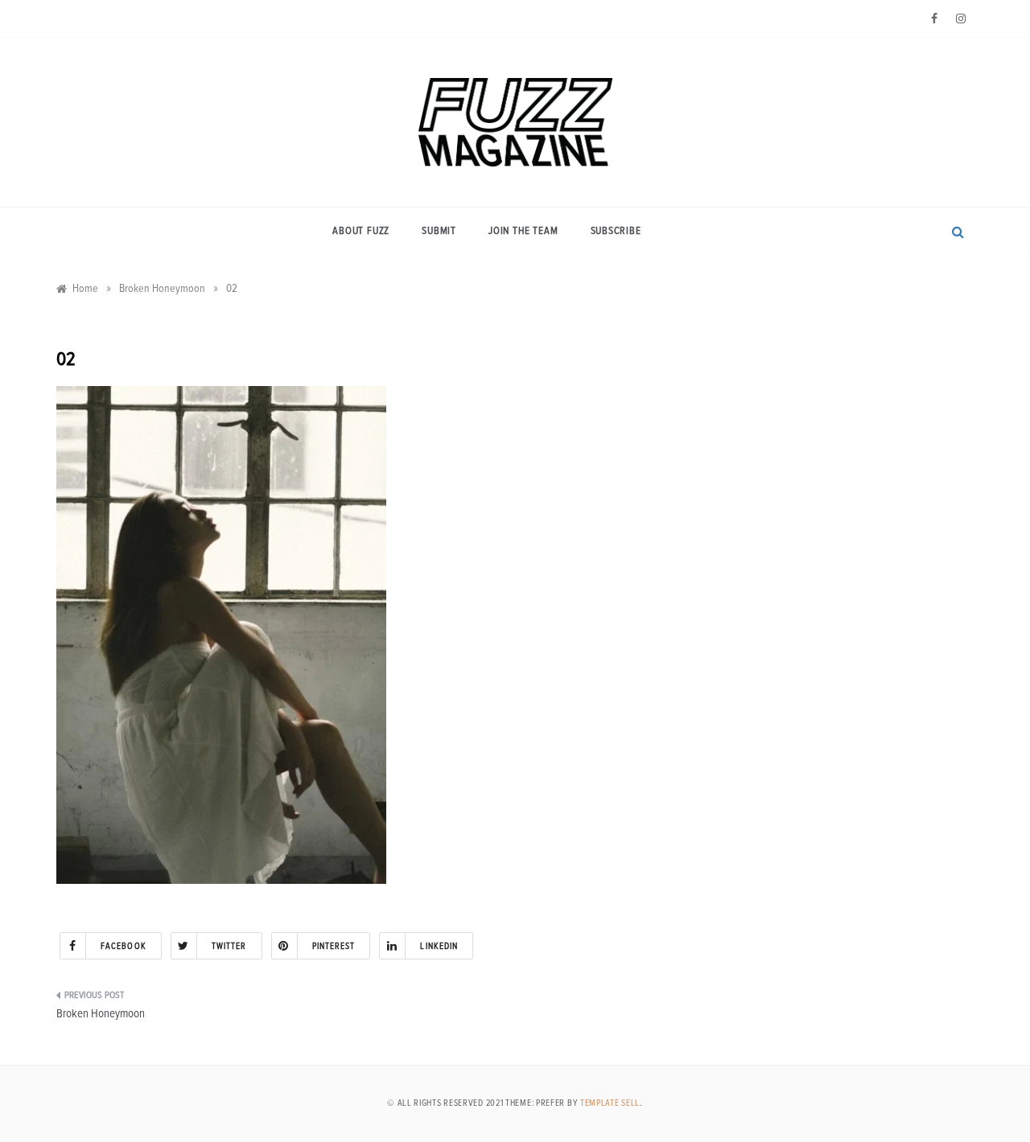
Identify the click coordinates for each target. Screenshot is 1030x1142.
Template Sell (610, 1103)
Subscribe (616, 231)
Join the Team (523, 231)
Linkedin (439, 946)
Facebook (123, 946)
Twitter (229, 946)
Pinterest (334, 946)
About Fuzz (360, 231)
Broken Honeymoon (100, 1014)
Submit (439, 231)
